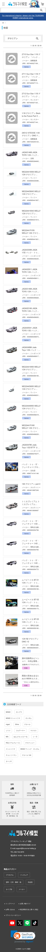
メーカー (22, 889)
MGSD (8, 712)
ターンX (9, 761)
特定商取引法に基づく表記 (29, 909)
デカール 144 (26, 755)
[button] (23, 936)
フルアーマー (20, 730)
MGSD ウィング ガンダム (29, 749)
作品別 (30, 882)
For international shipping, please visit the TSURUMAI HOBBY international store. (23, 16)
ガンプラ (19, 712)
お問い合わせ (10, 909)
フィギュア (24, 875)
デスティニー (29, 743)
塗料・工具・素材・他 (13, 882)
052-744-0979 (19, 852)
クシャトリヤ (10, 749)
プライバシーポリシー (13, 915)
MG (7, 736)
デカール (27, 724)
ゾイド (8, 730)
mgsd (8, 724)
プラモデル (10, 875)
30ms (17, 724)
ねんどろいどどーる (20, 736)
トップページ (10, 903)
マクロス (33, 730)
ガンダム (28, 718)
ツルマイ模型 (25, 949)
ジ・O (35, 736)
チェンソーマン (11, 755)
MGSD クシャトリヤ (13, 718)
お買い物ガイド (25, 903)
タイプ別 (9, 889)
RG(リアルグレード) (13, 743)
